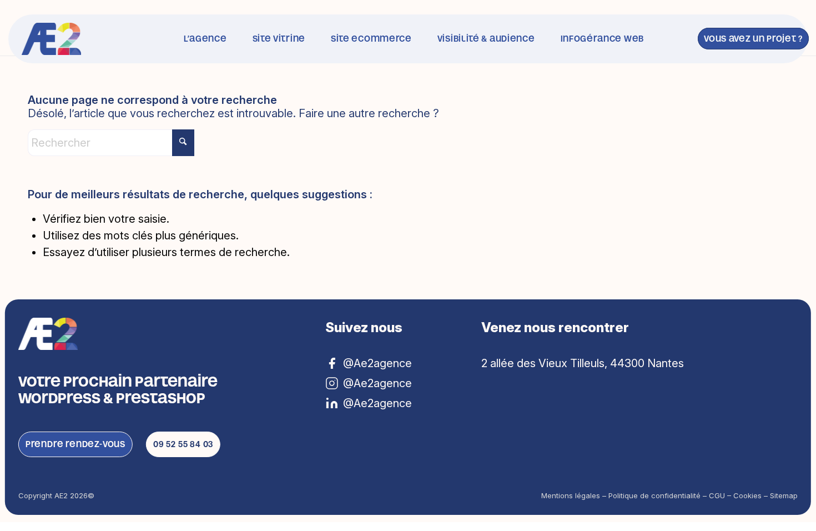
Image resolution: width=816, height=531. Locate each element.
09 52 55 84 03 (183, 444)
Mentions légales (570, 495)
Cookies (747, 495)
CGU (717, 495)
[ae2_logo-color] (51, 39)
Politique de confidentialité (654, 495)
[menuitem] (205, 38)
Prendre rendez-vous (75, 444)
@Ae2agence (377, 403)
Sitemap (784, 495)
